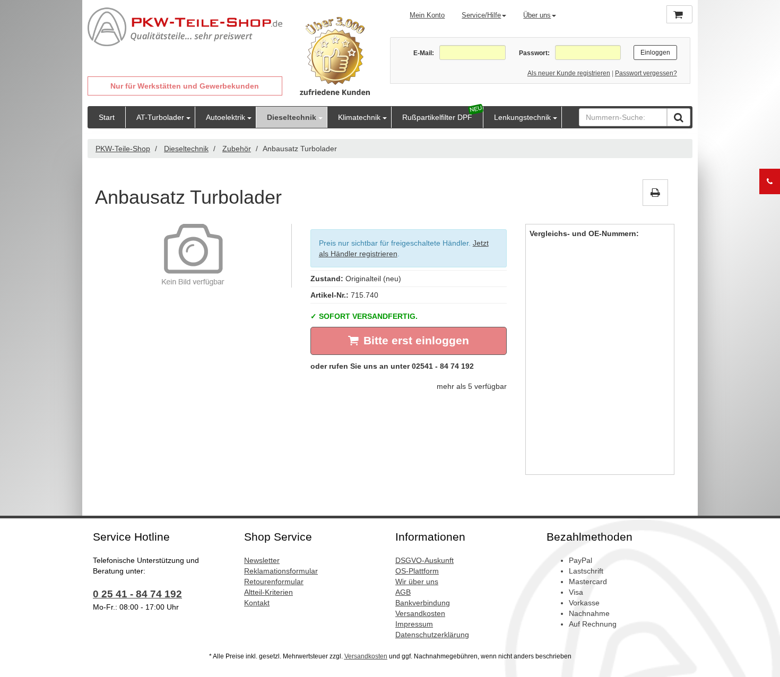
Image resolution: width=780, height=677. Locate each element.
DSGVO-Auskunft (424, 560)
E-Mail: (423, 53)
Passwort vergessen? (646, 73)
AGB (403, 592)
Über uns (537, 15)
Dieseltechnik (291, 117)
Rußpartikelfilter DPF (437, 117)
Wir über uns (416, 581)
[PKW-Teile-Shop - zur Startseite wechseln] (185, 27)
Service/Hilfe (481, 15)
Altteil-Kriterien (268, 592)
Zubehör (236, 148)
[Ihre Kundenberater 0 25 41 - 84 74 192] (769, 181)
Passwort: (534, 53)
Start (107, 117)
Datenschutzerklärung (432, 634)
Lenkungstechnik (522, 117)
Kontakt (257, 602)
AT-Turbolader (160, 117)
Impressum (414, 624)
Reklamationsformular (281, 571)
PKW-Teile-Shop (123, 148)
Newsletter (262, 560)
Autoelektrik (225, 117)
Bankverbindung (422, 602)
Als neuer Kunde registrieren (568, 73)
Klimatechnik (359, 117)
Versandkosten (420, 613)
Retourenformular (274, 581)
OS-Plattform (417, 571)
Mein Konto (427, 15)
